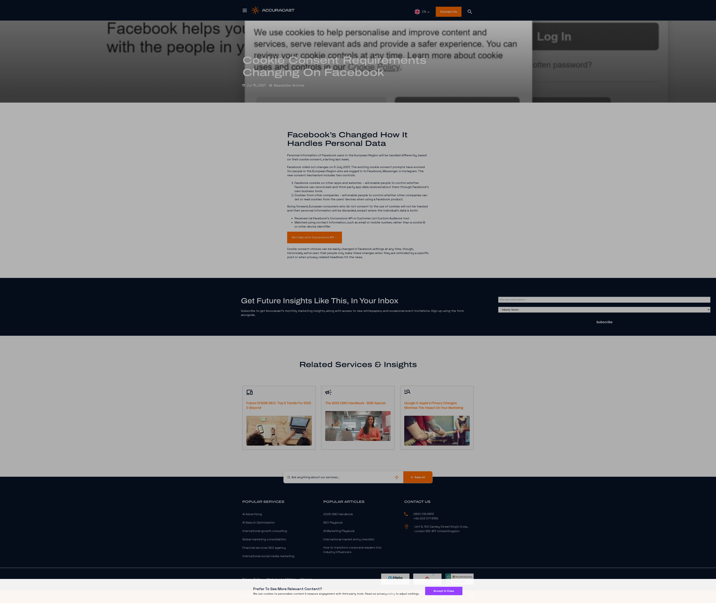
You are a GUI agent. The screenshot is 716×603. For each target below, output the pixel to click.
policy (391, 593)
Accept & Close (444, 591)
